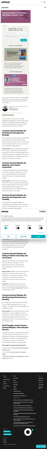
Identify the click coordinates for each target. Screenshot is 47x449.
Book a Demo (7, 434)
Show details (40, 232)
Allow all (38, 236)
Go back (5, 25)
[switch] (17, 228)
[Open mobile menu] (44, 2)
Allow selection (23, 236)
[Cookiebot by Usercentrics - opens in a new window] (40, 212)
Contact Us (6, 431)
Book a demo (41, 446)
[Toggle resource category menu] (45, 7)
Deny (9, 236)
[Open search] (41, 2)
